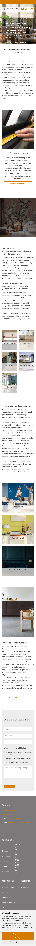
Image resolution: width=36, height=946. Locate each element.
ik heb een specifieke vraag (17, 762)
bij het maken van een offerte (18, 758)
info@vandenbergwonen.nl (18, 822)
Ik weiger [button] (18, 938)
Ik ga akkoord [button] (18, 934)
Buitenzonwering (26, 365)
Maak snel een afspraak (18, 184)
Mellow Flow (18, 506)
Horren (9, 387)
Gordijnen (9, 365)
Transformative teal (18, 569)
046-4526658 (14, 818)
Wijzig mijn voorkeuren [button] (18, 942)
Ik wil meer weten (12, 697)
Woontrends (26, 887)
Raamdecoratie (9, 343)
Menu (24, 9)
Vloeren (26, 343)
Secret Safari (18, 538)
